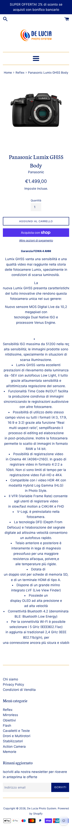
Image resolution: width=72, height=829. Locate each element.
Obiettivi (9, 720)
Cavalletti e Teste (16, 731)
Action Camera (14, 746)
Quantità (36, 200)
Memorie (9, 752)
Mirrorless (10, 715)
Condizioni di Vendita (19, 690)
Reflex (7, 710)
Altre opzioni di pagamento (36, 240)
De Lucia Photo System (41, 808)
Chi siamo (10, 679)
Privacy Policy (13, 684)
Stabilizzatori (13, 741)
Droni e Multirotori (16, 736)
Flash (7, 725)
